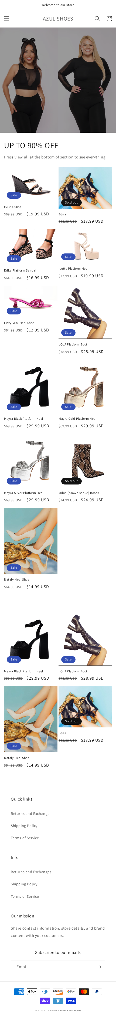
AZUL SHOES (50, 1010)
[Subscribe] (99, 967)
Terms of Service (25, 837)
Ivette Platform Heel (73, 268)
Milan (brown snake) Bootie (79, 493)
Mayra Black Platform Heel (23, 418)
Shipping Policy (24, 825)
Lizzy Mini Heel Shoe (19, 323)
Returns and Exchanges (31, 813)
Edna (62, 214)
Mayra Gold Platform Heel (77, 418)
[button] (7, 19)
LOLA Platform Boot (73, 344)
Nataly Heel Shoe (16, 579)
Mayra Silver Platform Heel (24, 493)
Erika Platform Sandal (20, 270)
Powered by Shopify (69, 1010)
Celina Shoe (13, 207)
